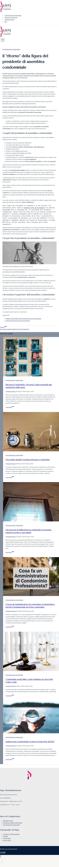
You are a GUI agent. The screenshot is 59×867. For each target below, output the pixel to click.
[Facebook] (1, 853)
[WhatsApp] (5, 853)
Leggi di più (10, 407)
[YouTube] (3, 853)
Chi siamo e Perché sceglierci (11, 834)
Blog (6, 21)
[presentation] (31, 357)
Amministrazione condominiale (11, 49)
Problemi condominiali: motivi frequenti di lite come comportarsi (23, 318)
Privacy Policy (7, 840)
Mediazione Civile (9, 19)
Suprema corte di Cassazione (34, 207)
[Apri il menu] (2, 39)
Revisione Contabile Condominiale (12, 823)
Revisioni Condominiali (11, 17)
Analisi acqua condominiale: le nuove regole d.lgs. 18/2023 (30, 741)
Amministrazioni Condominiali (13, 15)
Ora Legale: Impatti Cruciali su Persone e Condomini (14, 328)
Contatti (5, 836)
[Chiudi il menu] (0, 856)
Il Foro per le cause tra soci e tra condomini (18, 320)
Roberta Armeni (11, 391)
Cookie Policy (7, 838)
